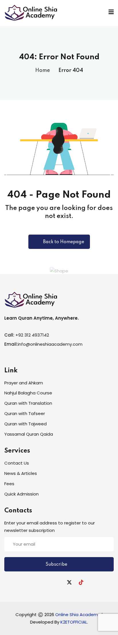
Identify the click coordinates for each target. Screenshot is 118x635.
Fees (9, 484)
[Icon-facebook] (34, 582)
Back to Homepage (63, 242)
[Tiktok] (81, 582)
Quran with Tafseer (24, 413)
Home (42, 70)
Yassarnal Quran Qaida (28, 434)
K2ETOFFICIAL (73, 622)
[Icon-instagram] (57, 582)
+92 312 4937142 (32, 335)
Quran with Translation (28, 403)
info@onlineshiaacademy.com (50, 344)
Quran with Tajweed (25, 424)
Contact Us (16, 463)
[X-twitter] (69, 582)
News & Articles (20, 473)
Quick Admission (21, 494)
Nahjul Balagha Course (28, 393)
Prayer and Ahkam (23, 383)
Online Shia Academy (78, 615)
